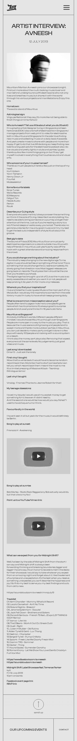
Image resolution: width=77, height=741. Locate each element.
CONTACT (64, 730)
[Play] (38, 456)
